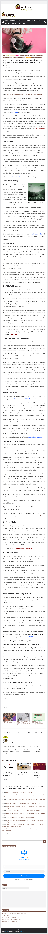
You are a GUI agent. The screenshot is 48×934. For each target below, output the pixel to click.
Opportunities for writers (16, 20)
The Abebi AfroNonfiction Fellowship (38, 774)
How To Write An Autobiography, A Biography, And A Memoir (25, 94)
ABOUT (6, 20)
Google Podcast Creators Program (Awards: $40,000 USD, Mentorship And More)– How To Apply (23, 723)
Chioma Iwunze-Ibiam (12, 67)
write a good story (39, 128)
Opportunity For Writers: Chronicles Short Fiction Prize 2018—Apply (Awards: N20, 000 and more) (38, 723)
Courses (27, 20)
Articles (7, 55)
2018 (4, 55)
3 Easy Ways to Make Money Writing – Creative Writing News (19, 792)
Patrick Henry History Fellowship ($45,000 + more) (28, 1)
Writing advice (35, 20)
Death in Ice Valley (36, 234)
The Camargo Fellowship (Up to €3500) (9, 921)
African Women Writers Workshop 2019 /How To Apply (9, 722)
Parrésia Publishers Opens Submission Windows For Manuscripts (8, 775)
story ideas (14, 112)
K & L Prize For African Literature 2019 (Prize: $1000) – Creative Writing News (23, 810)
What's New (28, 57)
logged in (9, 836)
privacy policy (26, 879)
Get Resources (32, 55)
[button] (22, 20)
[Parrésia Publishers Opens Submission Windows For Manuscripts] (8, 764)
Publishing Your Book (16, 57)
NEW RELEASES (22, 23)
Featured (7, 23)
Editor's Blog (12, 55)
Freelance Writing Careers (24, 55)
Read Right (23, 57)
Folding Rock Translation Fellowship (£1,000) (10, 917)
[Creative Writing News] (24, 5)
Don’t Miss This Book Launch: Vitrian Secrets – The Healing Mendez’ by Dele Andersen (13, 731)
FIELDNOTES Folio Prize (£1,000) (8, 915)
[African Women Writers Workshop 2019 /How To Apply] (9, 717)
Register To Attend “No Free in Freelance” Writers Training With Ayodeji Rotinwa (36, 731)
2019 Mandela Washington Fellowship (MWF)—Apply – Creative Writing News (23, 803)
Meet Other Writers (39, 55)
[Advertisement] (24, 899)
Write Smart (33, 57)
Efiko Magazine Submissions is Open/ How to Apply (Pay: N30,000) (14, 913)
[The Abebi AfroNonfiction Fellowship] (39, 764)
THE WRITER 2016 (23, 772)
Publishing (13, 23)
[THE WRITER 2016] (24, 764)
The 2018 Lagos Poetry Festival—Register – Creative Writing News (20, 817)
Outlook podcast (17, 177)
